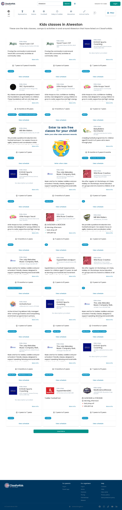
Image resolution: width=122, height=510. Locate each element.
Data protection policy (108, 497)
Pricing (83, 495)
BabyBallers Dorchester (99, 130)
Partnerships (85, 497)
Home (83, 489)
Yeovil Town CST (26, 44)
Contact (103, 486)
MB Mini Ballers (25, 130)
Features (83, 492)
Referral (83, 500)
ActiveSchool (25, 304)
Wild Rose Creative (102, 173)
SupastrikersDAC (64, 390)
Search (67, 4)
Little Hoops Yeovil (65, 86)
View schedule (24, 77)
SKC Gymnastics (26, 86)
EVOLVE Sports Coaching (100, 43)
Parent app (66, 489)
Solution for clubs (101, 4)
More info (35, 60)
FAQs (102, 489)
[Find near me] (75, 4)
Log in (115, 4)
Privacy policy (105, 495)
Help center (104, 492)
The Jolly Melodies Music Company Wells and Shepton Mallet (66, 174)
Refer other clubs (61, 163)
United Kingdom (77, 507)
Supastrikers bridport (66, 260)
